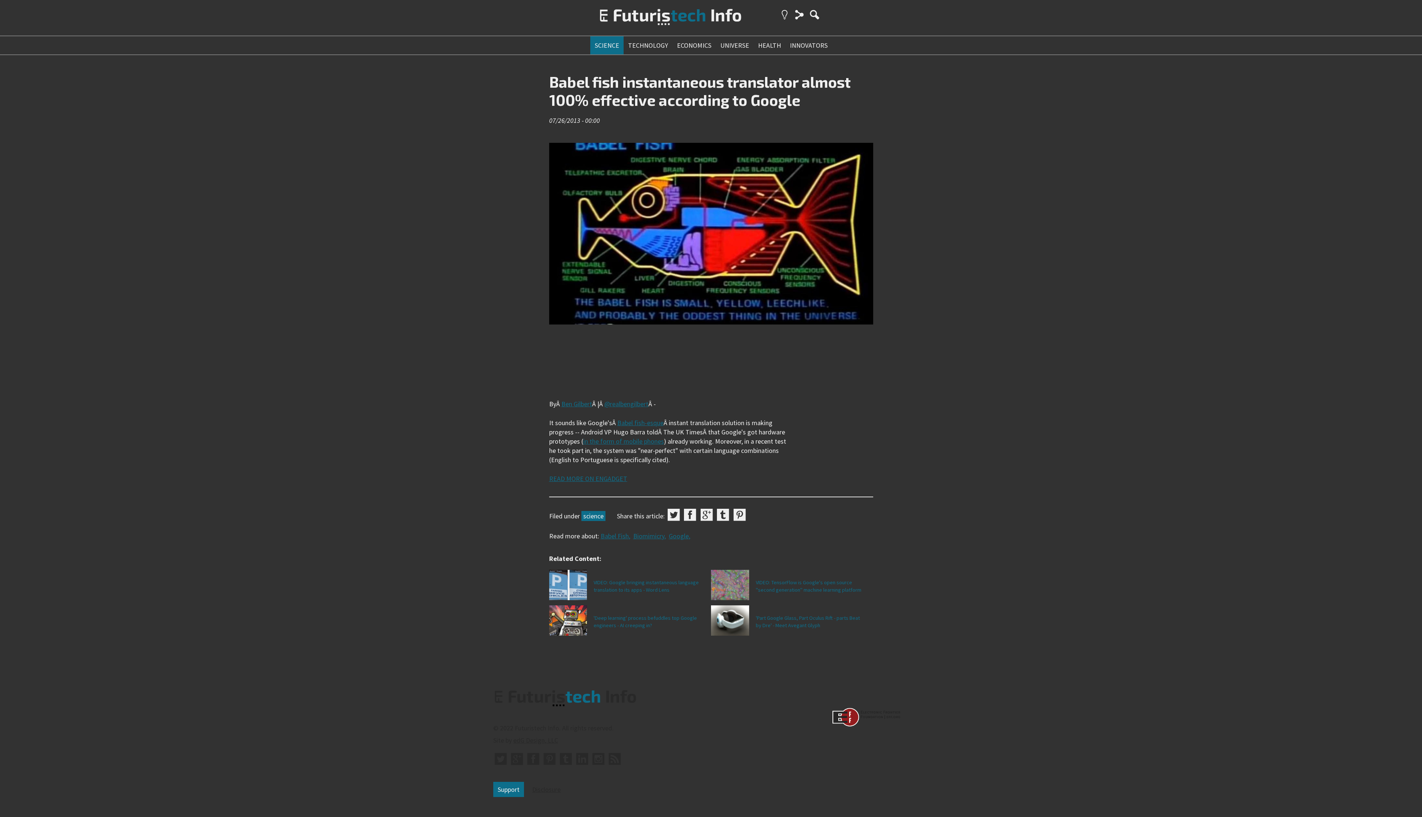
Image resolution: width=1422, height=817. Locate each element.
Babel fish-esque (640, 422)
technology (648, 45)
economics (694, 45)
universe (734, 45)
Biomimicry (648, 536)
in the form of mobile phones (623, 441)
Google (679, 536)
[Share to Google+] (706, 514)
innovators (809, 45)
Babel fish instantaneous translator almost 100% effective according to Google (700, 91)
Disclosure (546, 789)
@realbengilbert (626, 404)
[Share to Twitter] (673, 514)
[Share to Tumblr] (723, 514)
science (607, 45)
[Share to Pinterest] (739, 514)
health (769, 45)
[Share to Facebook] (690, 514)
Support (509, 789)
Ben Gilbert (576, 404)
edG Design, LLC (535, 740)
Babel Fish (615, 536)
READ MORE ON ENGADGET (588, 478)
